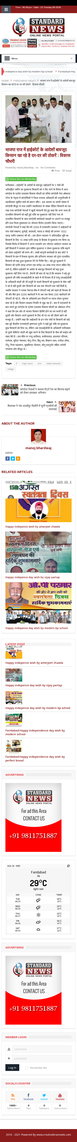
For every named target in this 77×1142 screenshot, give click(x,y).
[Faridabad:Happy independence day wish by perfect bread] (38, 746)
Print (57, 170)
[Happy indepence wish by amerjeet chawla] (38, 652)
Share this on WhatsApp (23, 179)
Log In (12, 1067)
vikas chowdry (53, 363)
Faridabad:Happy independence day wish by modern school (35, 732)
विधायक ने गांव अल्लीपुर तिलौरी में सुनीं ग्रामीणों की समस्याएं (32, 407)
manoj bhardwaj (25, 167)
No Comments (48, 167)
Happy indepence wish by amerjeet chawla (32, 526)
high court (27, 363)
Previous (30, 385)
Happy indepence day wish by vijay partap (32, 577)
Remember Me (38, 1067)
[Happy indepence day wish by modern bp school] (38, 697)
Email (69, 170)
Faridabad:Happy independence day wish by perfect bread (35, 758)
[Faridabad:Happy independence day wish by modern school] (38, 720)
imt (39, 363)
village (10, 369)
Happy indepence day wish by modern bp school (36, 628)
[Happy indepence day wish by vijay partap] (38, 675)
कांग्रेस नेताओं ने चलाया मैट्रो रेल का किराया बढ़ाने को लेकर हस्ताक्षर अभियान (45, 391)
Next (50, 402)
